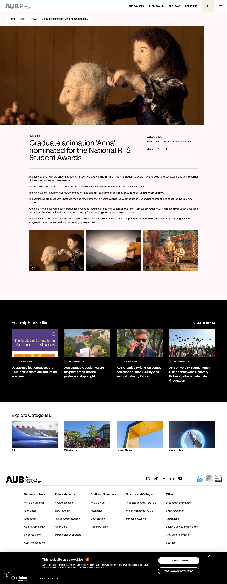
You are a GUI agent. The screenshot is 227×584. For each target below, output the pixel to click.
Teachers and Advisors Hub (141, 502)
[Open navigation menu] (221, 6)
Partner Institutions (136, 518)
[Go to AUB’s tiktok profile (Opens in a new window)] (156, 478)
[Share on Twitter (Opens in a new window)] (158, 149)
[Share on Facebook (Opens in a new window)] (166, 149)
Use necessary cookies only (178, 571)
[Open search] (208, 6)
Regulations (172, 518)
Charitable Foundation (178, 534)
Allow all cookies (178, 560)
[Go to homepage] (30, 479)
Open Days (61, 526)
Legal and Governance (178, 502)
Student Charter (175, 510)
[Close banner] (209, 556)
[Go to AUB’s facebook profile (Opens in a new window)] (164, 478)
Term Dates (30, 510)
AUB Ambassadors (34, 542)
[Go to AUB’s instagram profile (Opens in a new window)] (148, 478)
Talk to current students (67, 518)
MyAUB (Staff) (98, 502)
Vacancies (96, 510)
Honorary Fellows (100, 526)
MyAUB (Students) (34, 502)
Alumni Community (34, 526)
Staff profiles (98, 518)
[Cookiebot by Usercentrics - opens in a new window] (19, 578)
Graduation (30, 518)
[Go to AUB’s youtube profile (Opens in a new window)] (180, 478)
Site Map (171, 542)
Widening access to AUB (139, 510)
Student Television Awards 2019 (141, 176)
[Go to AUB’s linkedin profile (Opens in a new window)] (172, 478)
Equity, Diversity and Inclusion (182, 526)
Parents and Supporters (68, 534)
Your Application (64, 502)
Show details (47, 578)
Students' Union (32, 534)
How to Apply (62, 510)
